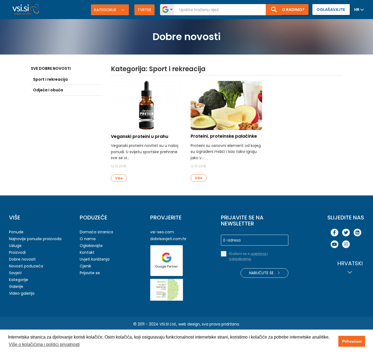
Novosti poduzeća (26, 266)
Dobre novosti (22, 259)
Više (119, 178)
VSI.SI (164, 324)
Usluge (15, 245)
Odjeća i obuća (48, 90)
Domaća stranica (96, 232)
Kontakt (87, 252)
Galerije (16, 286)
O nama (88, 239)
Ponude (16, 232)
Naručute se (262, 273)
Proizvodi (17, 252)
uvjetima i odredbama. (248, 256)
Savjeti (15, 273)
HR (356, 9)
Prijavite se (90, 273)
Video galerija (21, 293)
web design (189, 324)
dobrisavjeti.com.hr (168, 239)
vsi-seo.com (162, 232)
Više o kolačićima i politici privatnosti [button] (44, 344)
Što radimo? (290, 9)
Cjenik (85, 266)
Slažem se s (248, 256)
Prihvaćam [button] (352, 341)
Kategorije (105, 10)
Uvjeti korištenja (94, 259)
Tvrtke (144, 10)
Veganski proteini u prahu (139, 136)
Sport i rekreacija (50, 79)
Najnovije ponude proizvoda (35, 239)
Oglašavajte (91, 245)
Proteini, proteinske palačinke (224, 136)
